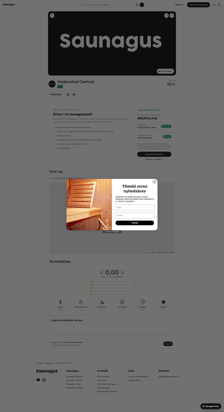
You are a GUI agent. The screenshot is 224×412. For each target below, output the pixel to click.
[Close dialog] (154, 182)
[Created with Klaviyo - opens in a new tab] (112, 231)
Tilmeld (135, 223)
